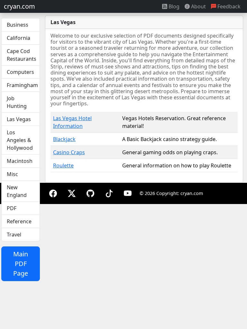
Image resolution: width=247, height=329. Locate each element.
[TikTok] (109, 193)
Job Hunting (17, 102)
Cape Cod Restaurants (21, 55)
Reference (19, 221)
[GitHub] (90, 193)
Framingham (22, 85)
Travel (14, 234)
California (18, 37)
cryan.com (19, 6)
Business (17, 24)
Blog (173, 6)
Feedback (228, 6)
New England (17, 191)
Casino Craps (69, 152)
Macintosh (19, 160)
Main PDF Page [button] (20, 264)
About (198, 6)
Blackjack (64, 139)
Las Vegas (19, 119)
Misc (12, 174)
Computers (20, 72)
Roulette (63, 165)
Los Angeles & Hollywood (20, 140)
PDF (11, 208)
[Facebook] (53, 193)
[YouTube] (128, 193)
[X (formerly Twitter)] (72, 193)
